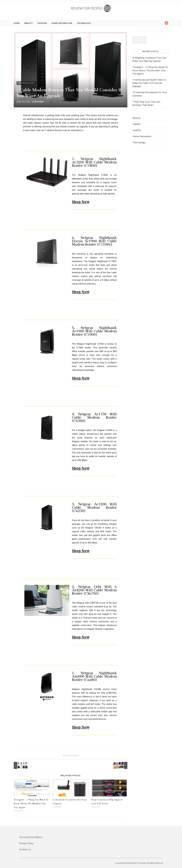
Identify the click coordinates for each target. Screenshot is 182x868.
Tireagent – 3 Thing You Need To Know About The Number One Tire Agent (31, 803)
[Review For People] (91, 9)
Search (139, 40)
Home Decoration (62, 23)
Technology (84, 23)
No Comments (70, 755)
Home (17, 23)
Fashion (42, 23)
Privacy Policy (26, 843)
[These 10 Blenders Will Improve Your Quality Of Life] (20, 765)
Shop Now (80, 202)
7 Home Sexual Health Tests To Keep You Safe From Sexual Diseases (149, 83)
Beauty (29, 23)
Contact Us (25, 849)
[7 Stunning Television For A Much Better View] (121, 765)
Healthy (137, 130)
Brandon (39, 101)
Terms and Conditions (30, 837)
